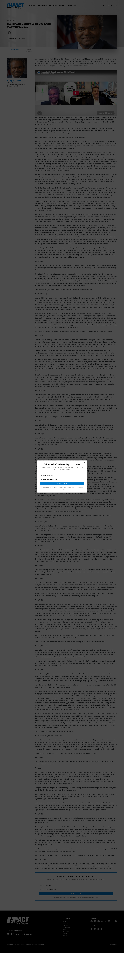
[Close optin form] (85, 463)
